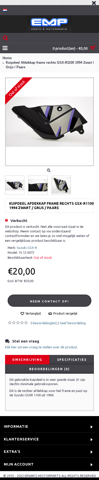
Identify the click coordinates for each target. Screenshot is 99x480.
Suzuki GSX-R (27, 247)
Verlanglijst (33, 313)
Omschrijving (27, 359)
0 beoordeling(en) (43, 323)
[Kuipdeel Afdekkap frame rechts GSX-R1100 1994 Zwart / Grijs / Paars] (49, 121)
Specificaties (72, 359)
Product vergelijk (65, 313)
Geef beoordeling (73, 323)
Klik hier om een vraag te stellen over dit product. (41, 347)
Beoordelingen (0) (49, 369)
